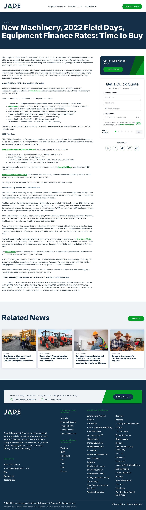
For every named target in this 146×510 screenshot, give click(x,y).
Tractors (119, 484)
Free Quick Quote (12, 464)
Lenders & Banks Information (68, 441)
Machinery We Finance (97, 410)
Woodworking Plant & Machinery (125, 493)
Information (89, 6)
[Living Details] (125, 131)
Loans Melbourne (68, 433)
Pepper (63, 471)
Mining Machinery (95, 470)
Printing (119, 476)
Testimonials (9, 480)
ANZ (62, 460)
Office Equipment (123, 473)
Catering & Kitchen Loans (127, 423)
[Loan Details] (121, 131)
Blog (6, 472)
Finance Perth (66, 426)
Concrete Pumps (123, 435)
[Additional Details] (128, 131)
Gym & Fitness (93, 458)
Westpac (64, 448)
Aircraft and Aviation (96, 416)
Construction (93, 439)
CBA (62, 463)
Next (139, 132)
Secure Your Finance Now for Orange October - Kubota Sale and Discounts (54, 358)
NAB (62, 467)
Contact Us (9, 476)
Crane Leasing (122, 439)
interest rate (10, 252)
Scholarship (132, 504)
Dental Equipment (95, 443)
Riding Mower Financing (98, 477)
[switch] (138, 123)
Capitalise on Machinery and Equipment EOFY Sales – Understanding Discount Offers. (19, 358)
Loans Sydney (66, 430)
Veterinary (120, 488)
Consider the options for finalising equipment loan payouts (124, 358)
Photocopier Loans (95, 474)
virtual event (34, 91)
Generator (120, 457)
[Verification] (118, 131)
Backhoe (119, 416)
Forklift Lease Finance (97, 454)
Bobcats (119, 420)
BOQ (62, 452)
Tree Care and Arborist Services (97, 486)
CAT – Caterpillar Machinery (99, 427)
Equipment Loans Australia (68, 411)
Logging (91, 462)
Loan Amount (109, 113)
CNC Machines (94, 431)
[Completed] (131, 131)
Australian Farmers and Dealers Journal (18, 149)
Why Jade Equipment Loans (16, 468)
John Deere (13, 106)
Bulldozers (92, 423)
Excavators (92, 450)
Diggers (119, 443)
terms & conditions (127, 124)
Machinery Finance (96, 466)
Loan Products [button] (74, 6)
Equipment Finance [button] (55, 6)
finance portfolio (84, 239)
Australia (64, 418)
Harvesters (120, 461)
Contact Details (110, 93)
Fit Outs (119, 453)
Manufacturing (122, 469)
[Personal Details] (115, 131)
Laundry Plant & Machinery (128, 465)
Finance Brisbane (68, 422)
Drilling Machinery (95, 447)
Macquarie (65, 456)
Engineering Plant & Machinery (124, 448)
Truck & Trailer (122, 431)
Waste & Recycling (95, 492)
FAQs (140, 504)
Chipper (119, 427)
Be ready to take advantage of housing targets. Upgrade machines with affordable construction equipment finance (91, 359)
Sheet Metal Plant (123, 480)
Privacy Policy (118, 504)
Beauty (90, 420)
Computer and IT (95, 435)
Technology (92, 481)
